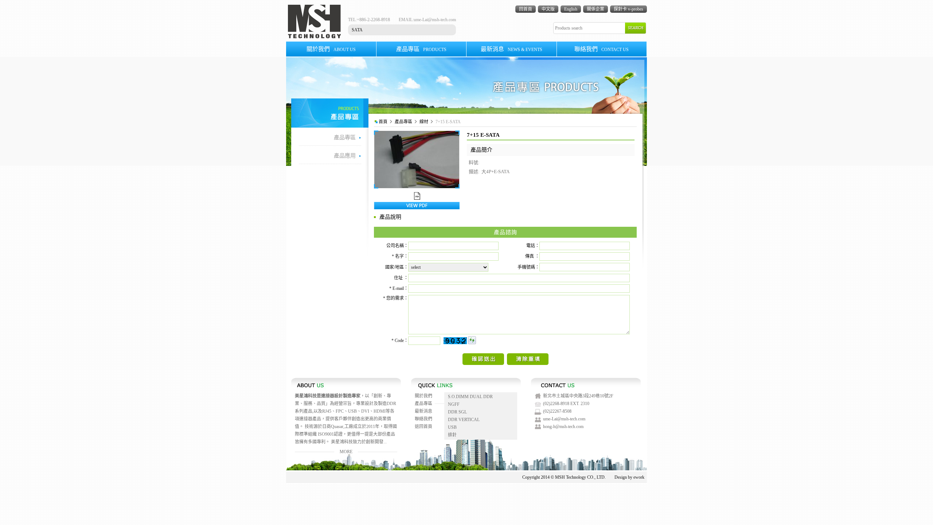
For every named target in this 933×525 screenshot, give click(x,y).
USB (452, 427)
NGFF (454, 404)
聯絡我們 (423, 418)
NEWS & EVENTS (511, 49)
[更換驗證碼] (472, 340)
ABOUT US (331, 49)
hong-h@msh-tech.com (563, 426)
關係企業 (595, 9)
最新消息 (423, 411)
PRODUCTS (421, 49)
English (570, 9)
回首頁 (525, 9)
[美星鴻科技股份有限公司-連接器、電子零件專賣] (314, 36)
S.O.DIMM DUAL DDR (470, 396)
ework (638, 477)
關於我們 (423, 395)
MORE (346, 451)
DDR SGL (457, 412)
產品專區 (403, 121)
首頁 (383, 121)
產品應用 (345, 156)
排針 (452, 435)
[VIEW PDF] (417, 207)
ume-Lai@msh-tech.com (435, 19)
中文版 (548, 9)
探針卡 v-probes (628, 9)
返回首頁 (423, 426)
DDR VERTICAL (464, 419)
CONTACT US (601, 49)
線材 (423, 121)
